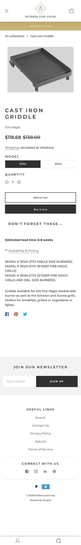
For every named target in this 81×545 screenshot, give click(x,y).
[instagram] (35, 471)
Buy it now (40, 209)
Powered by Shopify (40, 500)
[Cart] (71, 10)
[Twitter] (25, 314)
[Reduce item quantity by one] (6, 182)
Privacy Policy (40, 433)
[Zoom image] (40, 70)
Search (40, 418)
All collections (14, 36)
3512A (22, 163)
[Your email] (19, 381)
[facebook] (26, 471)
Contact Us (40, 425)
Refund (40, 441)
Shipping (12, 147)
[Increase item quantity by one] (18, 182)
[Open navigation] (9, 11)
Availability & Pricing (23, 251)
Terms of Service (40, 449)
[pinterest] (54, 471)
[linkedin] (45, 471)
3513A (58, 163)
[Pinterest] (16, 314)
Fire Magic (13, 127)
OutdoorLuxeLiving (44, 495)
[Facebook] (6, 314)
